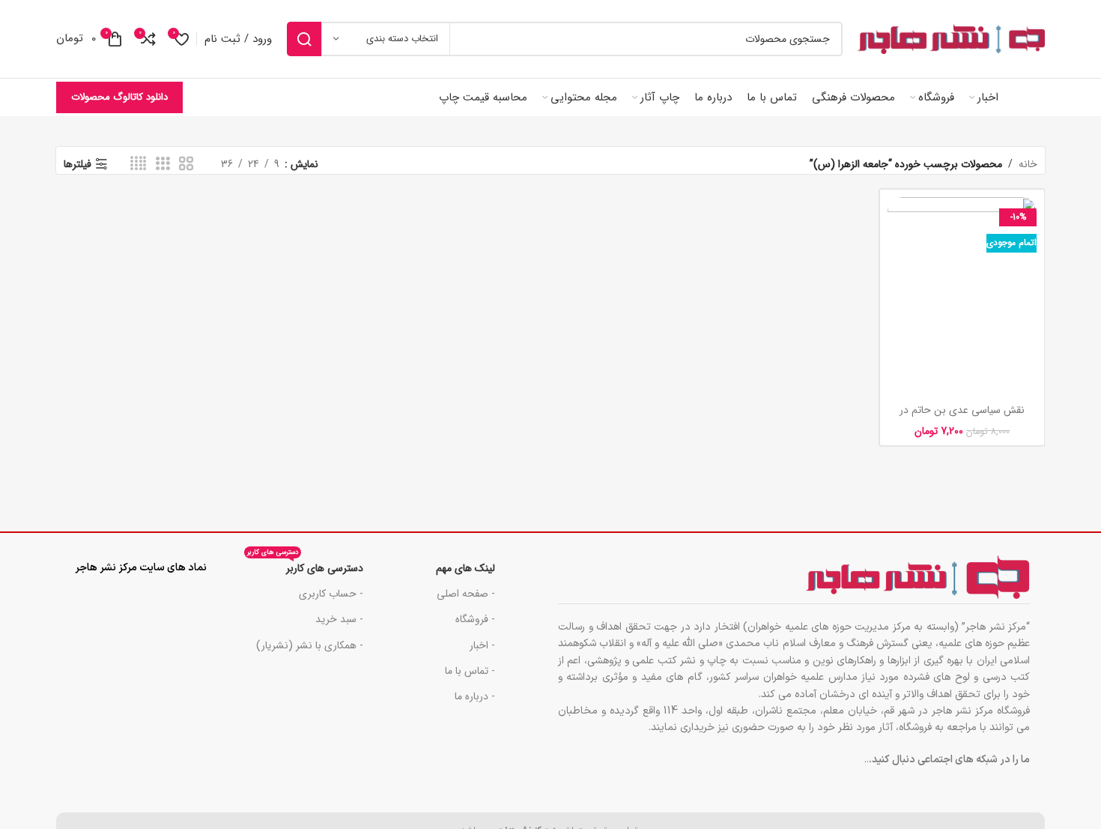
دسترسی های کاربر (305, 565)
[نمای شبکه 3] (163, 164)
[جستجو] (304, 39)
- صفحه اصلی (466, 593)
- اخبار (482, 645)
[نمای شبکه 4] (138, 164)
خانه (1028, 164)
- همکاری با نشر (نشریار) (309, 645)
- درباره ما (475, 696)
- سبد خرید (339, 619)
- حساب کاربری (331, 593)
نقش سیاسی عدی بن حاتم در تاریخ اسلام (962, 417)
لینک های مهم (465, 568)
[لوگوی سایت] (951, 39)
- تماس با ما (470, 671)
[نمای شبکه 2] (186, 164)
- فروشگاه (475, 619)
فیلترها (77, 164)
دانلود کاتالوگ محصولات (119, 97)
